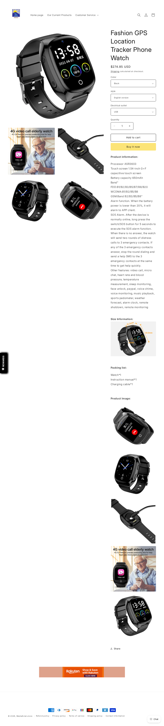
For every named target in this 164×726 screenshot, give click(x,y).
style (113, 91)
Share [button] (117, 648)
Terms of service (76, 716)
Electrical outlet (119, 105)
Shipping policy (94, 716)
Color (113, 77)
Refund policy (42, 716)
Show (3, 363)
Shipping (115, 71)
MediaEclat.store (24, 716)
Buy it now (133, 146)
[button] (87, 15)
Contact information (115, 716)
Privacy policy (59, 716)
